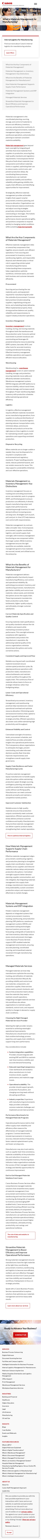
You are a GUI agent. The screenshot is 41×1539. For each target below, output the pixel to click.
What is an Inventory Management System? (16, 1461)
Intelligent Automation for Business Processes (17, 1364)
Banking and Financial (9, 1397)
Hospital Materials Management (13, 1463)
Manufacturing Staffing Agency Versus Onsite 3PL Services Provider (19, 1467)
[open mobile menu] (35, 4)
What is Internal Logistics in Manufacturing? (17, 1471)
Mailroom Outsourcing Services (13, 1370)
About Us (5, 1485)
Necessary (11, 1526)
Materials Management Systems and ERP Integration (21, 92)
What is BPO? (6, 1445)
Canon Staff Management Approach (14, 1488)
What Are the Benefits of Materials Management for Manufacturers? (19, 79)
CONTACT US (20, 1335)
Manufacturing (7, 1415)
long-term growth (25, 227)
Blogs (4, 1427)
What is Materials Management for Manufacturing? (19, 1473)
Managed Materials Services (16, 97)
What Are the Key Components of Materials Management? (18, 65)
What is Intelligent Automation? (13, 1476)
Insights (4, 1436)
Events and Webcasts (9, 1433)
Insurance (5, 1406)
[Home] (13, 4)
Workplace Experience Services (12, 1388)
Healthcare (6, 1400)
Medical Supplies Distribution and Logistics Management (16, 1375)
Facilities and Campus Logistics (12, 1361)
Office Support (7, 1379)
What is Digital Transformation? (13, 1450)
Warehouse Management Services (13, 1385)
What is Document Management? (13, 1455)
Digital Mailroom (8, 1355)
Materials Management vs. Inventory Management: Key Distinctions (19, 72)
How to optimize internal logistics (19, 836)
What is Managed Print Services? (13, 1458)
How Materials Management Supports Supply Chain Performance (20, 85)
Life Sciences (6, 1412)
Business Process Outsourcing (12, 1352)
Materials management (15, 145)
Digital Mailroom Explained (11, 1447)
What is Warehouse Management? (13, 1453)
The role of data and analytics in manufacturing (18, 1235)
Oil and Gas (6, 1418)
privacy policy (26, 1512)
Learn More (10, 53)
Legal (4, 1409)
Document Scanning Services (12, 1358)
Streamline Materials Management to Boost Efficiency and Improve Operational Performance (20, 103)
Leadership (6, 1491)
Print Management (8, 1382)
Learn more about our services (18, 1306)
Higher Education (8, 1403)
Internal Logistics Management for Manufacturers (19, 1367)
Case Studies (6, 1430)
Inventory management (15, 326)
